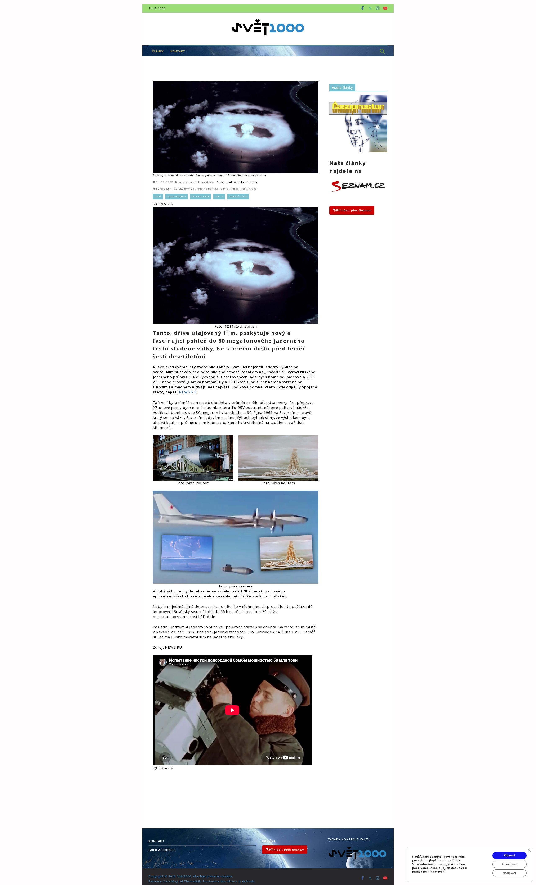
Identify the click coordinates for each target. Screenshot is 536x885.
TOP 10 (219, 196)
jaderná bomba (207, 189)
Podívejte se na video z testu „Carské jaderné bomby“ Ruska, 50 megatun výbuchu (209, 175)
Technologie (200, 196)
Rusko (235, 189)
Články (158, 51)
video (253, 189)
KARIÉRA (269, 841)
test (244, 189)
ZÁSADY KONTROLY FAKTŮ (349, 839)
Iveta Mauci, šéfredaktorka (196, 182)
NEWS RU (187, 392)
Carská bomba (184, 189)
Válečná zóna (238, 196)
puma (224, 189)
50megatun (163, 189)
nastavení (438, 872)
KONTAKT (177, 51)
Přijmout (509, 855)
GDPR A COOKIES (162, 850)
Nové (158, 196)
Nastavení (509, 873)
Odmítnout (509, 864)
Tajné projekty (176, 196)
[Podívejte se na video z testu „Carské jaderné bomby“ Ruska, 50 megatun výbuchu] (235, 127)
